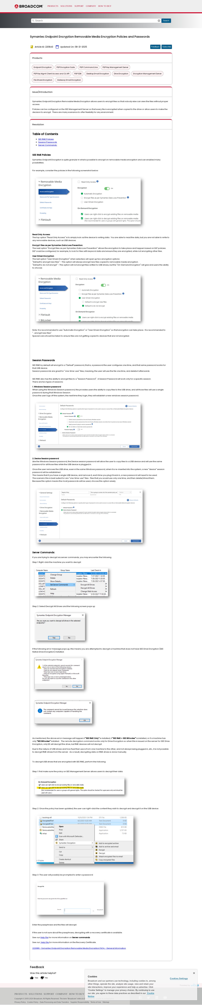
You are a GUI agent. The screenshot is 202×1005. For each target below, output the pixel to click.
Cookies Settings (179, 978)
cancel (158, 20)
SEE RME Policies (46, 139)
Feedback (155, 47)
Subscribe (166, 47)
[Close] (194, 973)
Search (166, 20)
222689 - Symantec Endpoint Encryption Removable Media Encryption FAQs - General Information (79, 948)
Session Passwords (47, 142)
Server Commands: (47, 145)
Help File (44, 937)
